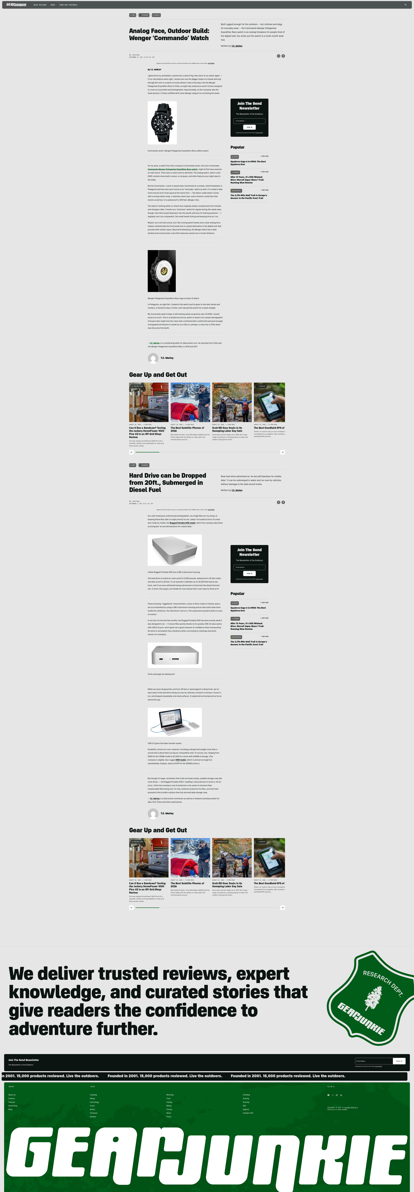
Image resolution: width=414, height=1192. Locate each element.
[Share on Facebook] (283, 56)
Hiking (92, 1099)
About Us (11, 1095)
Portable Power (138, 386)
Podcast (11, 1102)
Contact (11, 1099)
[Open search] (406, 4)
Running (246, 1102)
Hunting (246, 1099)
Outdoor (93, 1117)
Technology (145, 15)
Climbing (246, 1095)
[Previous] (131, 452)
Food (168, 1099)
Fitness (169, 1109)
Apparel (246, 1109)
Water (168, 1113)
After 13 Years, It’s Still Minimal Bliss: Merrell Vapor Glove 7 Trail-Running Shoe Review (247, 180)
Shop (10, 1109)
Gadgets (157, 15)
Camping (93, 1095)
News (53, 5)
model (181, 760)
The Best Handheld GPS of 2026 (272, 428)
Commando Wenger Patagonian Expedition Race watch (172, 170)
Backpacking (237, 190)
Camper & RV (248, 1113)
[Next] (282, 452)
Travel (92, 1106)
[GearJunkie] (16, 4)
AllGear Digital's (351, 1107)
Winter (92, 1109)
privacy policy (259, 132)
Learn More (211, 63)
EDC (244, 1106)
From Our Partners (68, 5)
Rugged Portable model (182, 523)
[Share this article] (278, 56)
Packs (168, 1117)
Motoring (170, 1095)
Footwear (236, 172)
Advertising (12, 1106)
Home (133, 15)
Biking (168, 1106)
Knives (236, 157)
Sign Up (249, 127)
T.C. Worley (155, 343)
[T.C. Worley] (153, 358)
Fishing (169, 1102)
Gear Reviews (40, 5)
